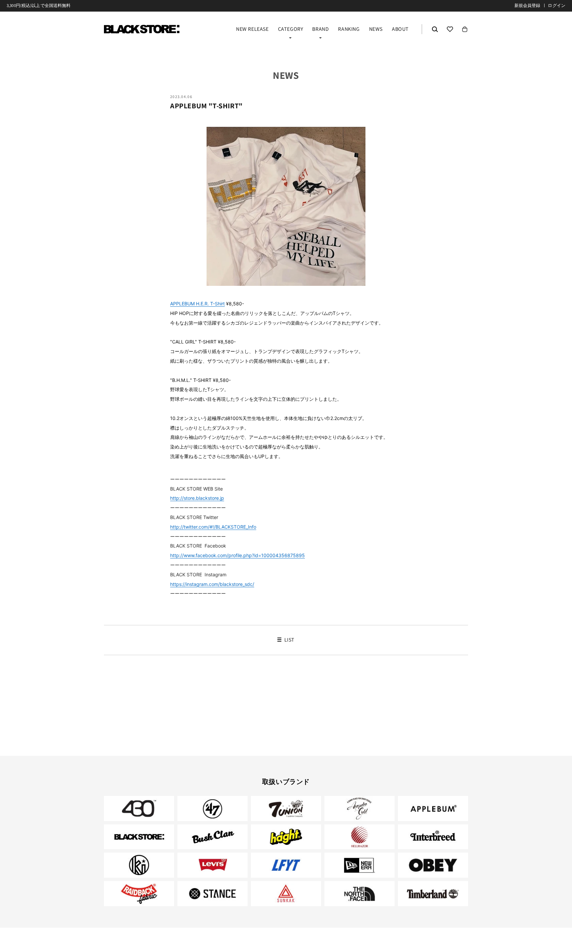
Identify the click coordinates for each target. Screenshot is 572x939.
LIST (289, 640)
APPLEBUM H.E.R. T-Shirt (197, 303)
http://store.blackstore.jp (197, 498)
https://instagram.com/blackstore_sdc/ (212, 584)
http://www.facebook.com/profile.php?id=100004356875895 (237, 555)
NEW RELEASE (252, 29)
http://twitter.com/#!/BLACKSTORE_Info (213, 527)
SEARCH (435, 29)
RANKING (348, 29)
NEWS (376, 29)
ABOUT (400, 29)
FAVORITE (450, 29)
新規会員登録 (527, 5)
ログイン (556, 5)
